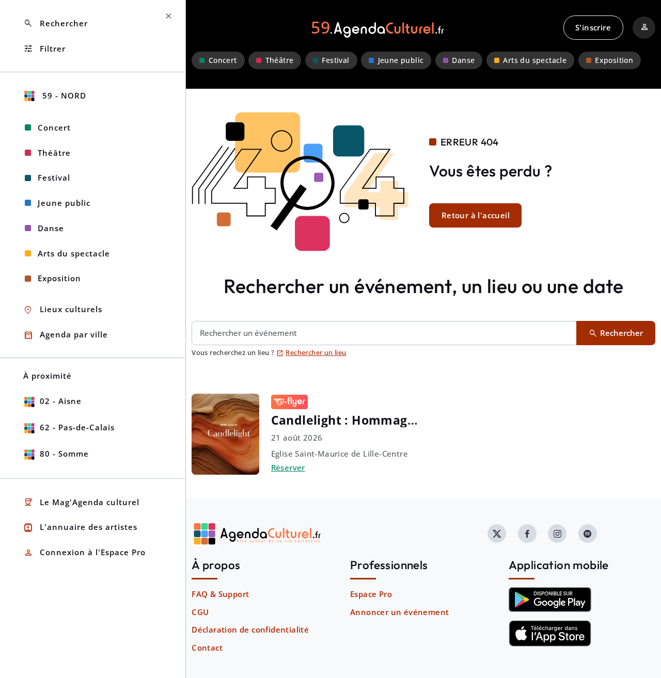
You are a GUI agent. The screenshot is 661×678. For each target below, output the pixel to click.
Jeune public (401, 60)
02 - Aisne (61, 401)
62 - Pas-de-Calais (77, 427)
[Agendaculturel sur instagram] (557, 533)
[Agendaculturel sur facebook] (527, 533)
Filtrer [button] (44, 49)
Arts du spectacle (534, 60)
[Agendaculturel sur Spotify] (587, 533)
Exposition (614, 60)
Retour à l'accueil (476, 215)
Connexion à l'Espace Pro (84, 553)
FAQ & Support (220, 594)
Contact (207, 647)
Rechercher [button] (55, 23)
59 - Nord (63, 95)
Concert (223, 60)
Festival (335, 60)
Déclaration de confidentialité (250, 629)
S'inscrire (593, 27)
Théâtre (279, 60)
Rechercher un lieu (311, 352)
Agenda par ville (65, 335)
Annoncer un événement (399, 612)
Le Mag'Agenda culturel (81, 502)
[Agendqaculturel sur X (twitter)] (496, 533)
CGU (200, 612)
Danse (463, 60)
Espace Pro (371, 594)
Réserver (288, 467)
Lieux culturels (62, 310)
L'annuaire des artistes (80, 528)
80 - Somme (64, 453)
